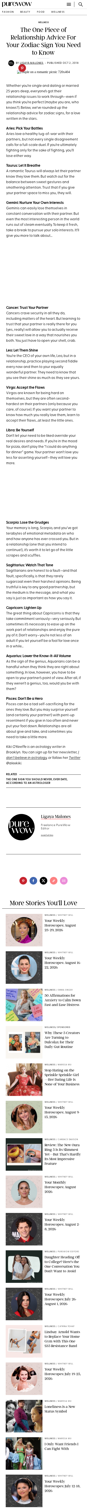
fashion (8, 12)
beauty (25, 12)
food (41, 12)
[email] (64, 881)
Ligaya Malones (32, 63)
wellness (58, 12)
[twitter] (43, 881)
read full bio (47, 835)
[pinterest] (22, 68)
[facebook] (33, 881)
